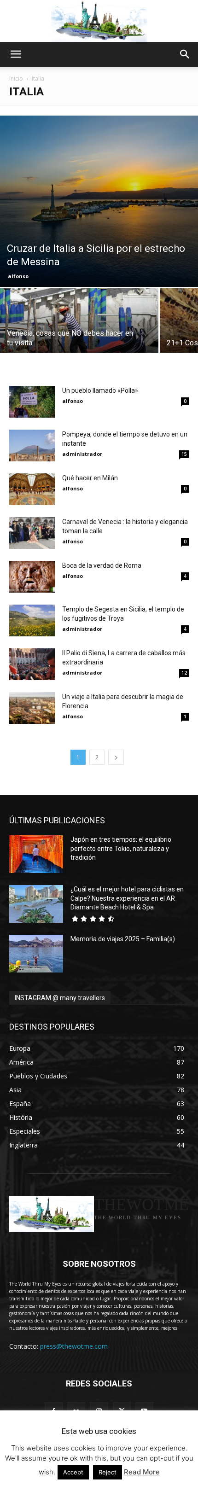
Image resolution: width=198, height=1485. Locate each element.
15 (184, 454)
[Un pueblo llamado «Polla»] (32, 402)
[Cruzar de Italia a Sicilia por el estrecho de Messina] (99, 201)
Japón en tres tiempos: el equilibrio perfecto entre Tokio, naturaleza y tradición (120, 848)
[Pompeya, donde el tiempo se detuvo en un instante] (32, 445)
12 (184, 673)
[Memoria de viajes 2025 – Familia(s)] (36, 954)
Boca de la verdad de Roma (101, 565)
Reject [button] (107, 1472)
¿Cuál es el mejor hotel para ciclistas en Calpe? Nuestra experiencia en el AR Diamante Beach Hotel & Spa (127, 898)
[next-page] (116, 757)
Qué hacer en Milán (90, 478)
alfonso (18, 276)
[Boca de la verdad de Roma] (32, 577)
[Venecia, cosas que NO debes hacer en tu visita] (79, 327)
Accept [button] (73, 1472)
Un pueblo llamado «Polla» (100, 390)
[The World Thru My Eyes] (99, 21)
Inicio (16, 78)
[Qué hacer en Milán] (32, 489)
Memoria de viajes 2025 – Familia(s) (122, 939)
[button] (15, 54)
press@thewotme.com (74, 1346)
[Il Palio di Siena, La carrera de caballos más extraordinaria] (32, 664)
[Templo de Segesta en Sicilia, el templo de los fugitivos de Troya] (32, 620)
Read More (142, 1472)
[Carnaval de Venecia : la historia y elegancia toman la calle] (32, 533)
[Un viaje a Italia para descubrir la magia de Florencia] (32, 708)
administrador (82, 453)
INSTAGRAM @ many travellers (60, 998)
